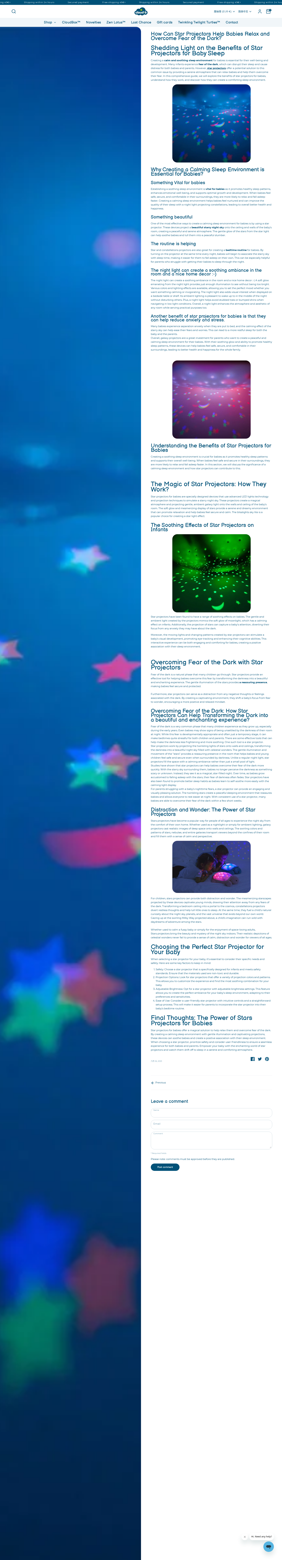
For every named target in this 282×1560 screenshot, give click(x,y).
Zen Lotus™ (116, 22)
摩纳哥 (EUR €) (223, 11)
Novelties (93, 22)
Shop (48, 22)
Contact (232, 22)
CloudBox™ (71, 22)
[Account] (260, 11)
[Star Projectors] (211, 123)
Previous (160, 1082)
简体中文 (243, 11)
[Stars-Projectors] (211, 573)
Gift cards (164, 22)
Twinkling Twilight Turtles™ (199, 22)
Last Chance (141, 22)
